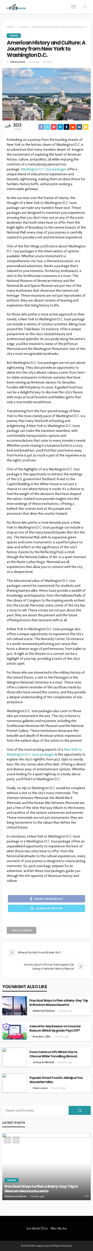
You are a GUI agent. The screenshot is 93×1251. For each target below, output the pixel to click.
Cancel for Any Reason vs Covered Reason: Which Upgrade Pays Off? (54, 1028)
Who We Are (59, 1228)
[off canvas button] (73, 6)
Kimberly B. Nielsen (44, 1010)
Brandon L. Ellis (42, 1036)
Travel (14, 35)
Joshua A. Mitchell (43, 1062)
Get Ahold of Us (37, 1228)
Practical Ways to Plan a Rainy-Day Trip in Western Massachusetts (58, 1002)
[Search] (85, 7)
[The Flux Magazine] (16, 7)
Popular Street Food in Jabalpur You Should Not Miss (56, 1080)
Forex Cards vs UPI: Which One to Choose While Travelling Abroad (53, 1054)
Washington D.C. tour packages (44, 169)
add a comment (22, 930)
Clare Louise (17, 61)
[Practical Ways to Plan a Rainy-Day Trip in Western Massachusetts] (46, 1166)
